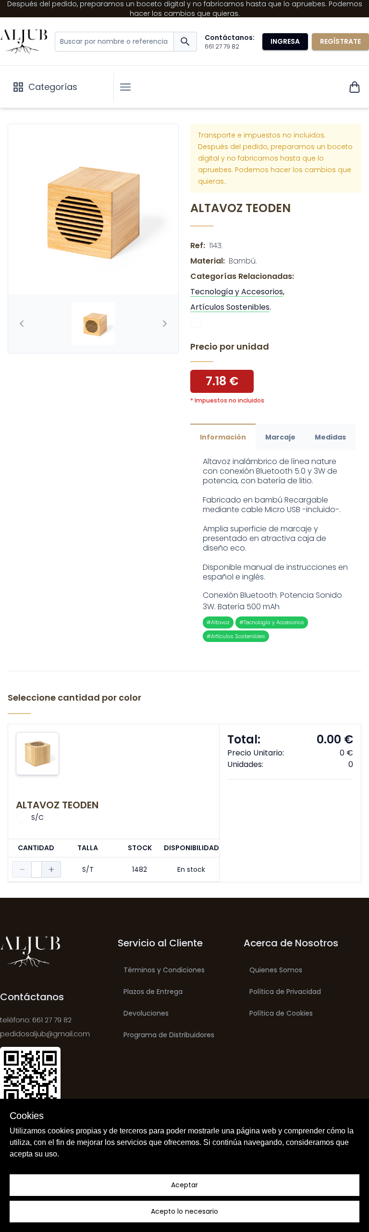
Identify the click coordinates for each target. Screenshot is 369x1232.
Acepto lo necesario (184, 1211)
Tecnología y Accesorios (236, 291)
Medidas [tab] (330, 437)
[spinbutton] (36, 869)
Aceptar (184, 1185)
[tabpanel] (276, 549)
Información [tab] (223, 437)
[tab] (93, 323)
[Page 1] (93, 323)
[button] (125, 87)
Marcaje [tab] (280, 437)
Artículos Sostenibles (230, 307)
